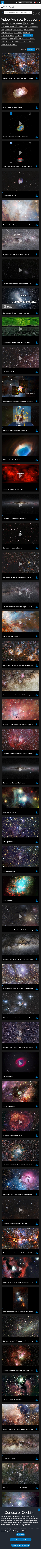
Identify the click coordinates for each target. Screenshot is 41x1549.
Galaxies (26, 32)
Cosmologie (33, 26)
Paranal (5, 38)
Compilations (22, 26)
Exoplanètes (29, 29)
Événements (18, 29)
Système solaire (7, 41)
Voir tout (5, 23)
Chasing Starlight (8, 26)
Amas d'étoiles (20, 41)
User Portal (28, 2)
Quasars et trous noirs (25, 38)
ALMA (27, 23)
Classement (30, 49)
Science (21, 2)
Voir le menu (8, 7)
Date (37, 49)
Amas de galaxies (8, 35)
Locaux (12, 38)
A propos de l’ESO (16, 23)
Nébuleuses (27, 35)
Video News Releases (9, 44)
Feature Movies (7, 32)
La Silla (18, 35)
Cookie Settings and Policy (20, 1545)
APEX (32, 23)
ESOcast (9, 29)
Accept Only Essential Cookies (20, 1540)
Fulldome (17, 32)
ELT (3, 29)
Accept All (20, 1534)
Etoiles (30, 41)
